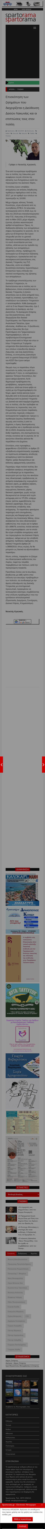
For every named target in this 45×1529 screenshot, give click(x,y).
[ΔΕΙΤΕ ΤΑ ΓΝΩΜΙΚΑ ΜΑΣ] (43, 764)
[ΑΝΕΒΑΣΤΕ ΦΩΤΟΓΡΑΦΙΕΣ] (1, 764)
